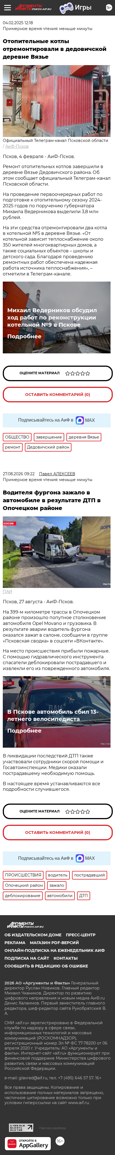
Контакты (66, 958)
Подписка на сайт (26, 958)
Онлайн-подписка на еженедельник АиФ (54, 950)
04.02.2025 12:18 (18, 22)
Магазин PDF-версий (54, 942)
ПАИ (7, 591)
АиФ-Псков (17, 146)
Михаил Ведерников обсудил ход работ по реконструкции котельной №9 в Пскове (52, 317)
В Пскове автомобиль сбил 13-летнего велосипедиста (53, 715)
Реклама (14, 942)
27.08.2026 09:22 (19, 473)
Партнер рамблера (52, 1128)
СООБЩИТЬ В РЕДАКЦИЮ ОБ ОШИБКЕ (46, 966)
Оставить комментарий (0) (57, 394)
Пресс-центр (80, 934)
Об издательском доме (32, 934)
